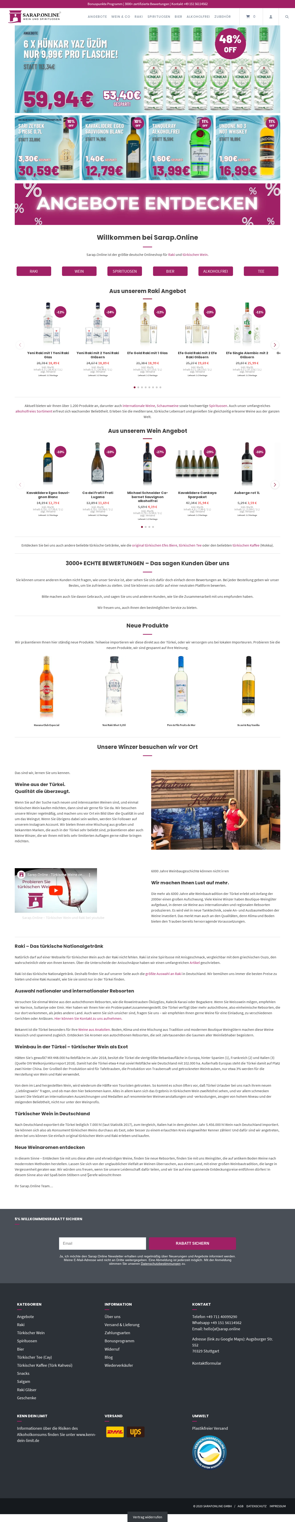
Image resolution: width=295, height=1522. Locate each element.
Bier (178, 16)
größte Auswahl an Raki (163, 973)
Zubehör (222, 16)
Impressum (278, 1506)
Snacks (23, 1373)
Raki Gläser (26, 1389)
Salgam (23, 1381)
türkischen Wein (195, 254)
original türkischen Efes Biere (154, 545)
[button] (275, 345)
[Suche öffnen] (287, 16)
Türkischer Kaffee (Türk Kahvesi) (44, 1365)
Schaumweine (168, 405)
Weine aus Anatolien (94, 1029)
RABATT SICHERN (192, 1243)
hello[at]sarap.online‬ (222, 1328)
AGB (240, 1506)
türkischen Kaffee (246, 545)
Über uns (113, 1316)
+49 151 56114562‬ (226, 1322)
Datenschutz (256, 1506)
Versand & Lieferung (122, 1324)
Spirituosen (159, 16)
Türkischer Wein (31, 1332)
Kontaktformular (206, 1363)
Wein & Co (120, 16)
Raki (139, 16)
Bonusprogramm (119, 1340)
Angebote (97, 16)
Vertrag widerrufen (147, 1517)
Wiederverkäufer (119, 1365)
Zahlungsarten (117, 1332)
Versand (51, 371)
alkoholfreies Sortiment (33, 411)
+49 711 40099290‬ (221, 1316)
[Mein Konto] (271, 16)
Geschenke (26, 1397)
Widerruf (112, 1349)
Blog (109, 1357)
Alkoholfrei (198, 16)
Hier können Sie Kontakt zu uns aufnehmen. (88, 1018)
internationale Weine (139, 405)
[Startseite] (34, 16)
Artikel (195, 962)
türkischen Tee (190, 545)
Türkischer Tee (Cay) (34, 1357)
